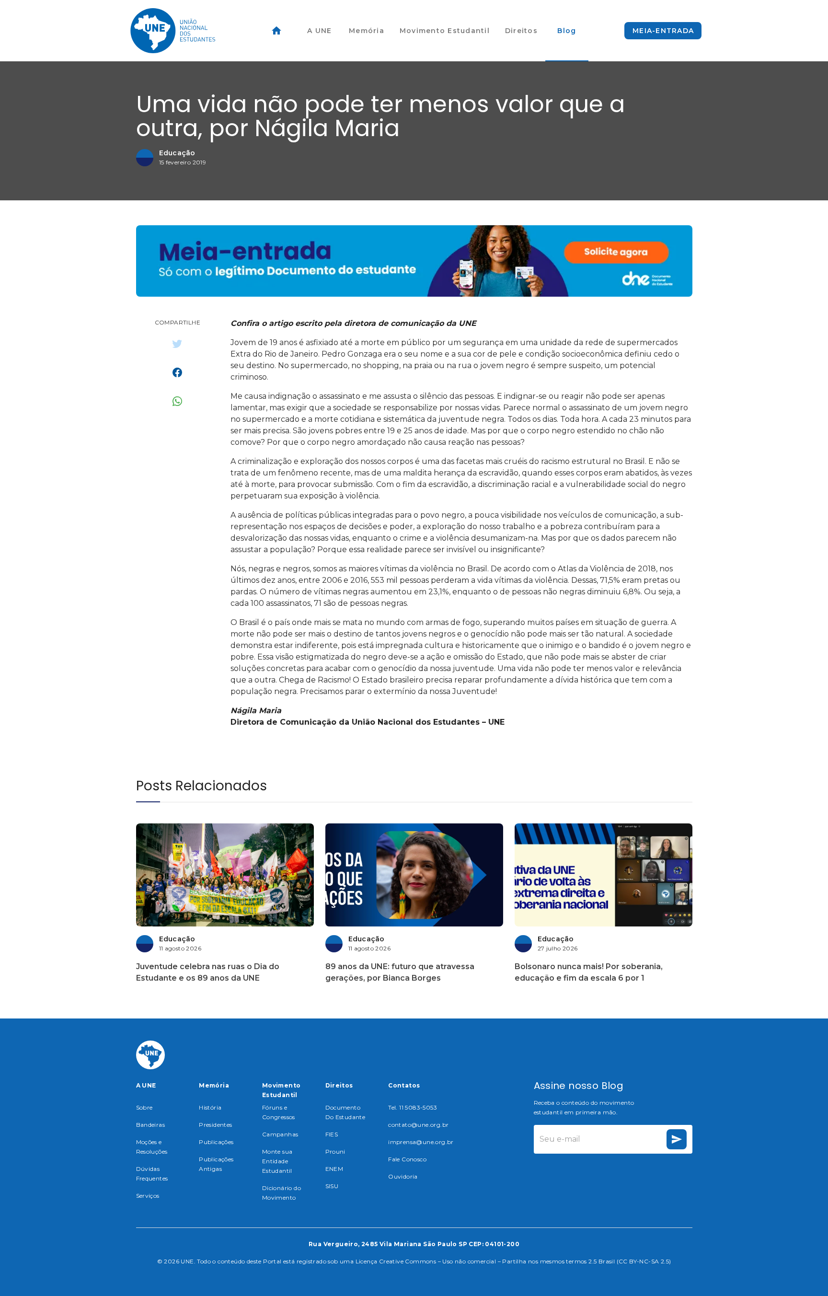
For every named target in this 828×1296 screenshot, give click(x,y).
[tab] (276, 30)
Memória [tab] (366, 30)
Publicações (216, 1142)
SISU (332, 1186)
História (210, 1107)
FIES (331, 1134)
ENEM (334, 1168)
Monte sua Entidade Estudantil (277, 1161)
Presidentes (215, 1124)
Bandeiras (150, 1124)
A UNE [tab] (319, 30)
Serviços (148, 1195)
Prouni (335, 1151)
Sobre (144, 1107)
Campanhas (280, 1134)
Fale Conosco (407, 1159)
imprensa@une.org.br (421, 1142)
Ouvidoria (403, 1176)
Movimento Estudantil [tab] (445, 30)
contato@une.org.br (418, 1124)
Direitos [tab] (521, 30)
